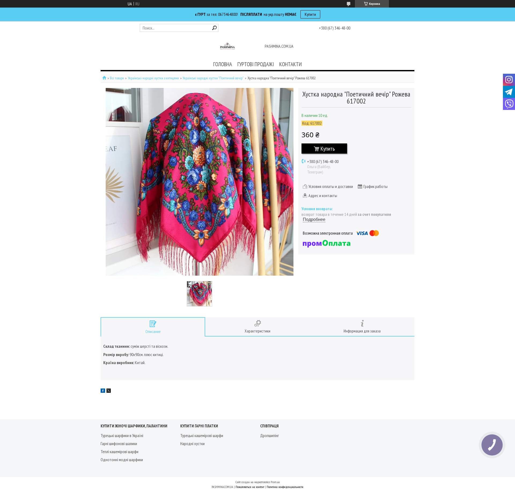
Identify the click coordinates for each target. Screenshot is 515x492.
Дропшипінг (269, 435)
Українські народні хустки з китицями (153, 78)
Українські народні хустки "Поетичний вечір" (213, 78)
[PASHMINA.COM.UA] (227, 46)
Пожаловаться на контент (250, 487)
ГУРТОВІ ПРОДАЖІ (255, 64)
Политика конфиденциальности (285, 487)
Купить (328, 148)
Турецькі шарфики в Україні (122, 435)
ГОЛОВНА (222, 64)
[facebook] (103, 391)
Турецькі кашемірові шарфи (201, 435)
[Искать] (214, 28)
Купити (310, 14)
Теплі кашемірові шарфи (119, 451)
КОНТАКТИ (290, 64)
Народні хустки (192, 443)
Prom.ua (275, 482)
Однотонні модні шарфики (122, 459)
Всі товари (117, 78)
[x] (108, 391)
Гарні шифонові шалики (119, 443)
